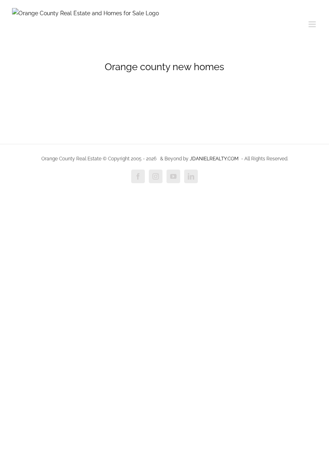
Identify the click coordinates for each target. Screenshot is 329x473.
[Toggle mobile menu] (313, 24)
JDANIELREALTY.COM (214, 159)
